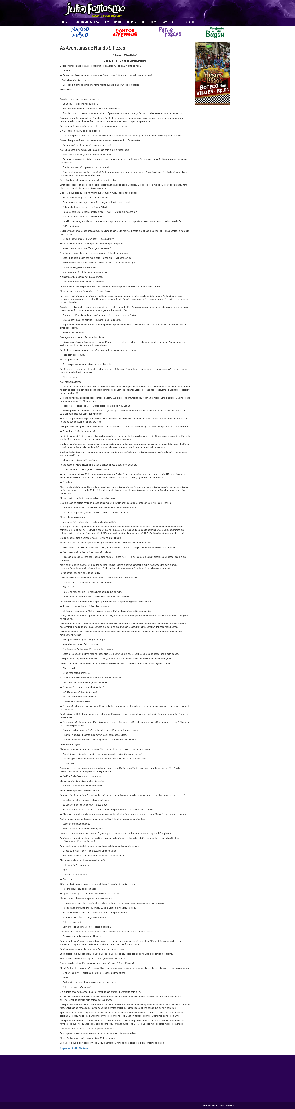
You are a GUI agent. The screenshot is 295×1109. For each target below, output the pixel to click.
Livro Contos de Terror (120, 22)
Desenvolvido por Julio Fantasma (218, 1105)
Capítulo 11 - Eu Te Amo (74, 1048)
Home (65, 22)
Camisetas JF (170, 22)
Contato (188, 22)
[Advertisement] (171, 9)
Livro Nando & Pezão (87, 22)
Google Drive (149, 22)
